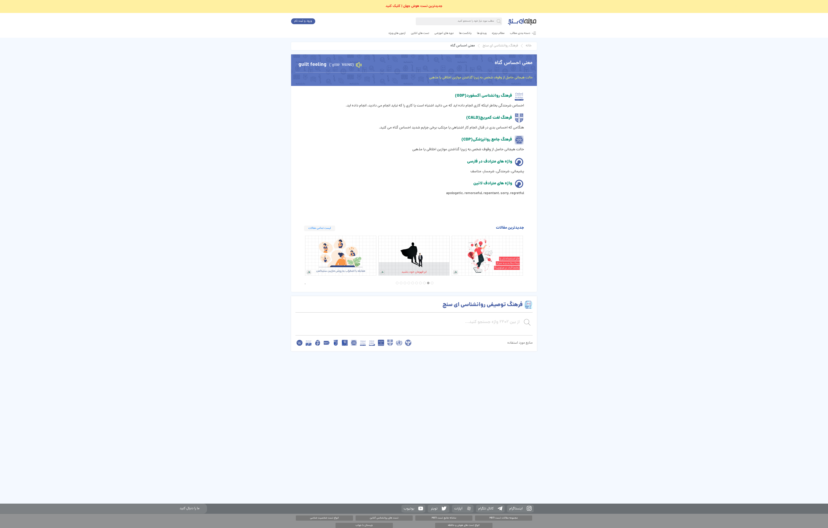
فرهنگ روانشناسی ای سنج (500, 45)
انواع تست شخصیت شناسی (324, 518)
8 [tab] (405, 283)
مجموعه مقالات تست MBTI (503, 518)
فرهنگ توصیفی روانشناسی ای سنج (482, 305)
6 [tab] (412, 283)
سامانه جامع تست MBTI (444, 518)
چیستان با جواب (364, 525)
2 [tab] (428, 283)
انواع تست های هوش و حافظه (464, 525)
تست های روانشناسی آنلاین (384, 518)
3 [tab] (424, 283)
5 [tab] (416, 283)
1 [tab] (432, 283)
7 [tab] (409, 283)
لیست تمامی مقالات (319, 228)
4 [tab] (420, 283)
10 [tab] (397, 283)
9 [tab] (401, 283)
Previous (301, 255)
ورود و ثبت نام (303, 21)
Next (527, 255)
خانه (529, 45)
